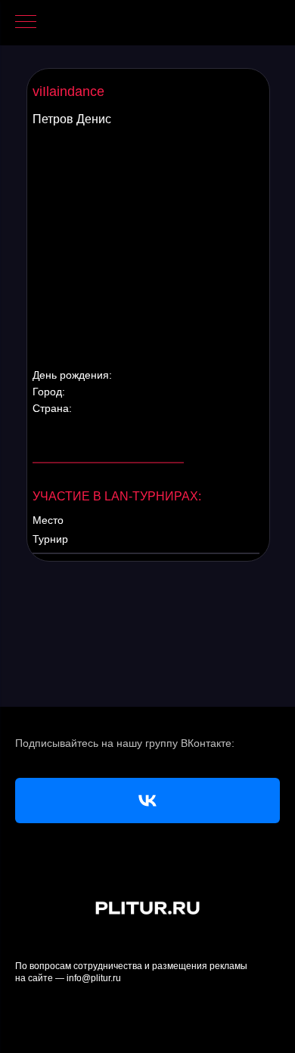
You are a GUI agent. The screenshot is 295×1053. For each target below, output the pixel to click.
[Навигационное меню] (25, 22)
